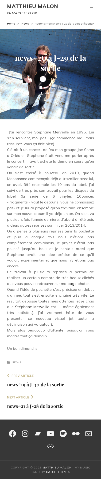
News (25, 23)
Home (11, 23)
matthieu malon (32, 6)
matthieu (53, 93)
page (72, 283)
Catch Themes (58, 472)
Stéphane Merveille (33, 306)
